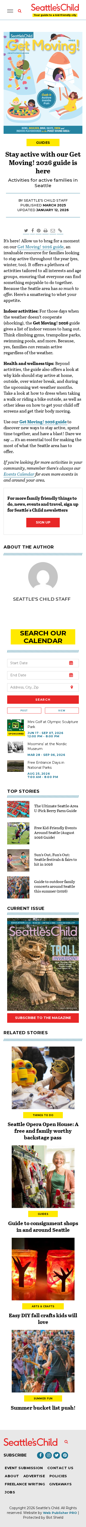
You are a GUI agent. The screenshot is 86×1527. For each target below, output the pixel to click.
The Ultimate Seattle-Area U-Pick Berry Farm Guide (56, 808)
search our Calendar (43, 637)
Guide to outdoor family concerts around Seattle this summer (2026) (54, 886)
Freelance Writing (25, 1484)
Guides (43, 142)
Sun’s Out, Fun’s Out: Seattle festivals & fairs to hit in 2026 (55, 859)
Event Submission (24, 1468)
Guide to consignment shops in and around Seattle (43, 1226)
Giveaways (60, 1484)
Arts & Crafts (43, 1306)
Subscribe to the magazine (43, 1018)
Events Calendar (19, 474)
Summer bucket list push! (43, 1407)
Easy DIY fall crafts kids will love (43, 1318)
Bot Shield (54, 1517)
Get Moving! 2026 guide (40, 247)
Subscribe (15, 1455)
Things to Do (43, 1115)
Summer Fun (43, 1398)
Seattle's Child (47, 1508)
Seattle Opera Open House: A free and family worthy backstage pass (43, 1130)
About (12, 1476)
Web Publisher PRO (60, 1513)
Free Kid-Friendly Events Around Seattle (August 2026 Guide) (55, 832)
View (61, 710)
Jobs (10, 1492)
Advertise (34, 1476)
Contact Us (60, 1468)
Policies (58, 1476)
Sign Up (43, 522)
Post (24, 710)
